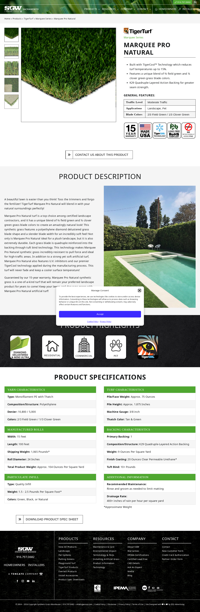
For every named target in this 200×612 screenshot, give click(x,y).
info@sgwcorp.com (84, 604)
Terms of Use (137, 604)
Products (17, 18)
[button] (139, 290)
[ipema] (125, 586)
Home (7, 18)
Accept (100, 314)
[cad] (97, 586)
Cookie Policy (92, 321)
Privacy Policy (105, 321)
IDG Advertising (177, 604)
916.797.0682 (25, 557)
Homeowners (14, 565)
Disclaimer (112, 604)
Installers (36, 565)
